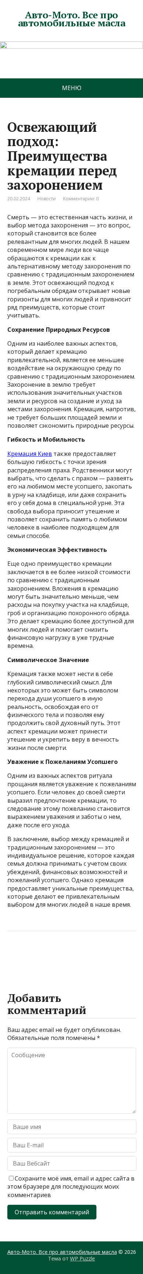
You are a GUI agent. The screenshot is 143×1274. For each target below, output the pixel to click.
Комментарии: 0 (81, 199)
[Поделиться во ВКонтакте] (33, 955)
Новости (46, 199)
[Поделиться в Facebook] (14, 955)
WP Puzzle (82, 1258)
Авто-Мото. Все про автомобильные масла (71, 19)
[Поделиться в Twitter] (88, 955)
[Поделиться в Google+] (69, 955)
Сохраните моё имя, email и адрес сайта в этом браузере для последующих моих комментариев (71, 1186)
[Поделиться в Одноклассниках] (51, 955)
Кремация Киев (29, 454)
